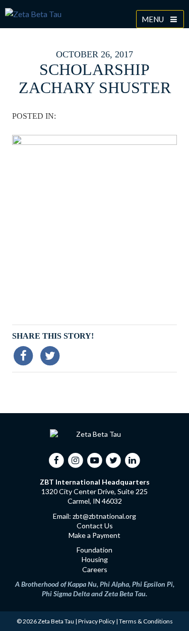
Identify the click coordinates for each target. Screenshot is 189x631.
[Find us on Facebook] (57, 460)
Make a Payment (94, 535)
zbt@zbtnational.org (104, 516)
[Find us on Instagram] (76, 460)
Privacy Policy (96, 621)
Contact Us (95, 525)
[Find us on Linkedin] (132, 460)
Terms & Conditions (146, 621)
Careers (94, 569)
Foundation (94, 549)
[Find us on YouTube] (94, 460)
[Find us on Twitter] (113, 460)
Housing (95, 559)
